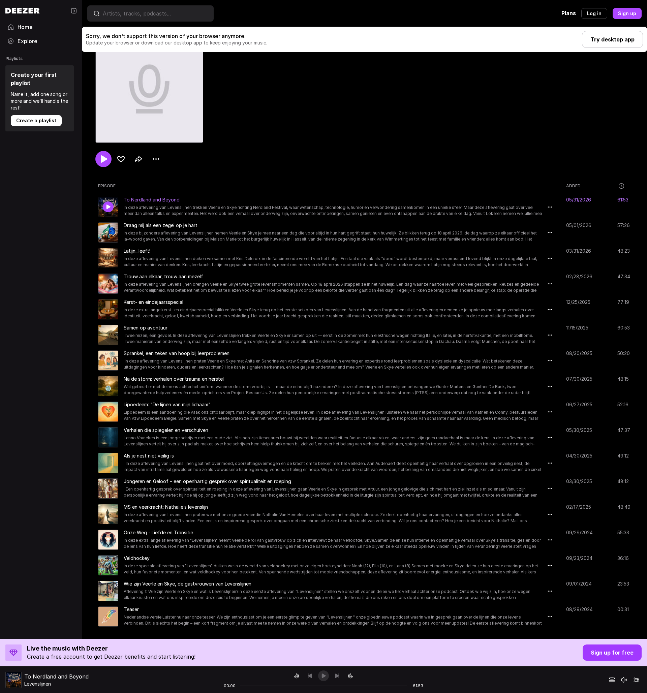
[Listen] (103, 159)
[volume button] (624, 679)
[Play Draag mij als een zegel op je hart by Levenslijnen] (108, 232)
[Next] (337, 675)
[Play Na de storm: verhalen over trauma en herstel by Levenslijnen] (108, 386)
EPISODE (107, 185)
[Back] (310, 675)
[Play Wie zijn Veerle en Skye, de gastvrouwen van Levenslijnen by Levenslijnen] (108, 591)
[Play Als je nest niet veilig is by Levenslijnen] (108, 463)
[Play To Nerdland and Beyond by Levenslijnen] (108, 206)
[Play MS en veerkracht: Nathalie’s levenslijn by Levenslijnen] (108, 514)
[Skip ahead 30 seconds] (350, 675)
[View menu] (156, 159)
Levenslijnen (37, 684)
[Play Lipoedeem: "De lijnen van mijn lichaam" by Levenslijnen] (108, 411)
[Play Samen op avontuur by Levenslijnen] (108, 334)
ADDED (573, 185)
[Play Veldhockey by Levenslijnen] (108, 565)
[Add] (121, 159)
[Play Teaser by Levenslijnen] (108, 616)
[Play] (323, 675)
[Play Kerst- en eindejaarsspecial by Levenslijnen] (108, 309)
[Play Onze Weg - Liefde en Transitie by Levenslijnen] (108, 539)
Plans (568, 13)
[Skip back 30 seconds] (296, 675)
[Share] (138, 159)
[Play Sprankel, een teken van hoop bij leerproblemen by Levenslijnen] (108, 360)
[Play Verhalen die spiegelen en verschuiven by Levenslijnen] (108, 437)
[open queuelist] (612, 679)
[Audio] (636, 679)
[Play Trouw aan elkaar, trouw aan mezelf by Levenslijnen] (108, 283)
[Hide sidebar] (73, 10)
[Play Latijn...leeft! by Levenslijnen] (108, 258)
